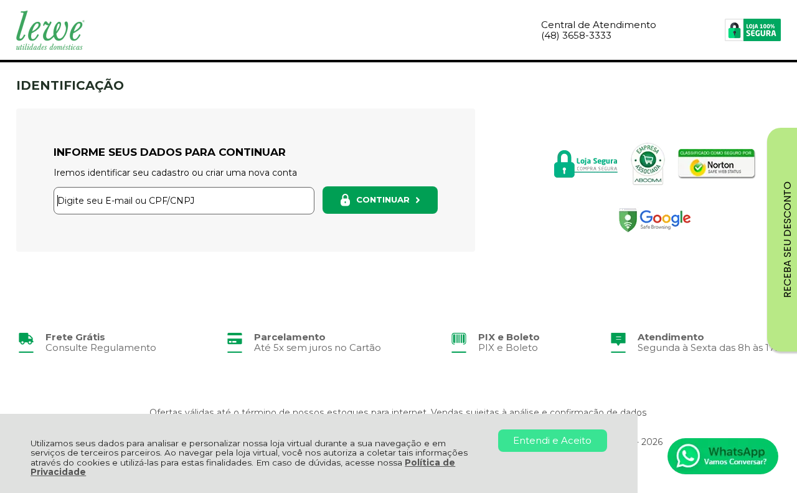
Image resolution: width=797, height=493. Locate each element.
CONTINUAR (383, 199)
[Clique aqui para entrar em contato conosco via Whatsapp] (722, 456)
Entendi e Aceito (552, 440)
